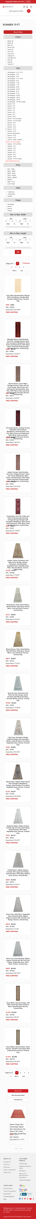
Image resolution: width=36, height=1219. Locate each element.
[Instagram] (28, 1199)
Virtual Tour (7, 1172)
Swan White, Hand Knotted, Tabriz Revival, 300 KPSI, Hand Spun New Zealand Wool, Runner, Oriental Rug (18, 1049)
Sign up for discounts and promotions (23, 1175)
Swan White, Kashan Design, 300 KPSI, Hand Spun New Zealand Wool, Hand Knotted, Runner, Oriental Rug (18, 1005)
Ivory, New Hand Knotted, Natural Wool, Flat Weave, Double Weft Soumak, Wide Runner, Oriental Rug (18, 298)
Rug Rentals (7, 1194)
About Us (6, 1164)
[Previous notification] (2, 2)
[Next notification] (33, 2)
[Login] (24, 7)
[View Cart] (27, 7)
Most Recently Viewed (18, 1095)
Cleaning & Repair (24, 1180)
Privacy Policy (8, 1188)
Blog (5, 1199)
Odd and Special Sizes (13, 161)
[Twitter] (23, 1199)
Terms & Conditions (10, 1191)
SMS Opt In (22, 1171)
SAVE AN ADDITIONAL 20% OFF (18, 2)
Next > (15, 270)
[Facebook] (20, 1199)
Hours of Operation (10, 1170)
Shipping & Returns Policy (25, 1167)
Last (21, 270)
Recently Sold (18, 1099)
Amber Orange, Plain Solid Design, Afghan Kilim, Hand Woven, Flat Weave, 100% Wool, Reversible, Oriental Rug (18, 1129)
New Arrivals (18, 1091)
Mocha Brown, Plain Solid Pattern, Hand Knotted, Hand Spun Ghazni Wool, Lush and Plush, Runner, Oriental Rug (18, 651)
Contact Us (7, 1162)
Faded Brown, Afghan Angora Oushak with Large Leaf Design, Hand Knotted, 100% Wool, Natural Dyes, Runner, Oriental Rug (18, 872)
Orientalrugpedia (9, 1196)
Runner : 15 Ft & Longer (13, 142)
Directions (7, 1167)
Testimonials (23, 1163)
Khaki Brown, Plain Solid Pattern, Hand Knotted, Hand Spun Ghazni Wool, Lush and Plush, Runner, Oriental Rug (18, 607)
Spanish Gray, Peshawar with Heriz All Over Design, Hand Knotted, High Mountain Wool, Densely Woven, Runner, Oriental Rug (18, 696)
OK (18, 252)
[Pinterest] (25, 1199)
